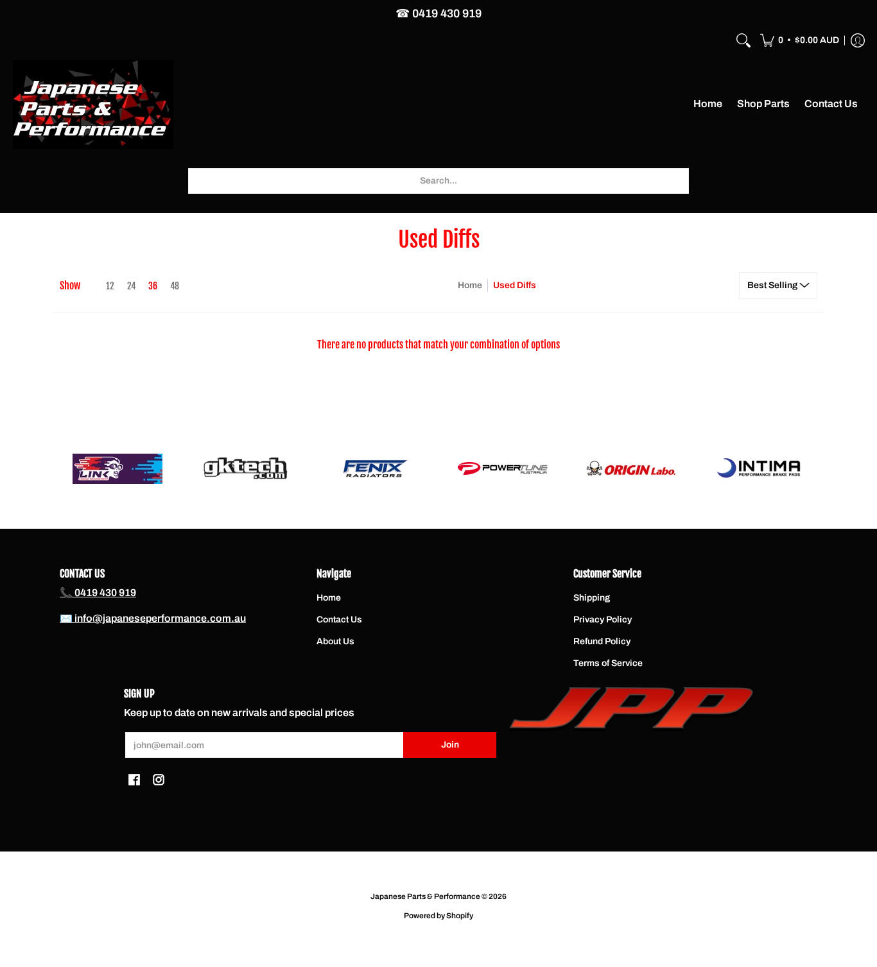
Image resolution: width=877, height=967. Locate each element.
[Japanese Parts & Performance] (93, 104)
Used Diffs (514, 285)
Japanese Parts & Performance (425, 896)
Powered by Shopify (438, 915)
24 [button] (131, 285)
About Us (335, 641)
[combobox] (438, 181)
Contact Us (339, 619)
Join (450, 744)
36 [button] (152, 285)
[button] (799, 40)
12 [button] (110, 285)
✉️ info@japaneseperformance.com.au (153, 618)
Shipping (591, 598)
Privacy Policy (602, 619)
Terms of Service (608, 663)
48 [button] (174, 285)
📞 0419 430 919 (98, 592)
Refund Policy (601, 641)
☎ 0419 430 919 (438, 13)
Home (470, 285)
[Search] (743, 40)
